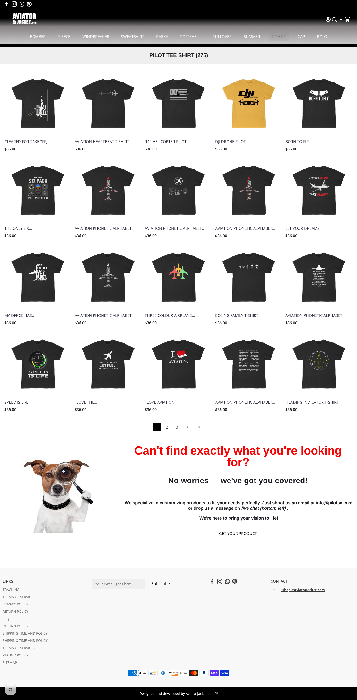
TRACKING (11, 589)
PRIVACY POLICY (15, 604)
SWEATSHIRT (132, 36)
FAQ (6, 619)
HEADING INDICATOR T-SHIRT (312, 402)
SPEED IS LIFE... (17, 402)
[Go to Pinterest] (29, 4)
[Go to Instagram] (14, 4)
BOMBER (38, 36)
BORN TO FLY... (298, 141)
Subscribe (161, 583)
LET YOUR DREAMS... (304, 228)
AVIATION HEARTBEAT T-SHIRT (102, 141)
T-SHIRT (279, 36)
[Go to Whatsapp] (22, 4)
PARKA (162, 36)
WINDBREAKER (95, 36)
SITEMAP (10, 662)
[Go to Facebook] (6, 4)
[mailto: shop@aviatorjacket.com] (281, 590)
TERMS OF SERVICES (19, 648)
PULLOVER (222, 36)
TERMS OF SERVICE (18, 597)
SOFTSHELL (190, 36)
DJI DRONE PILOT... (232, 141)
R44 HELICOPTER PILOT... (167, 141)
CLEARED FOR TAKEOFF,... (27, 141)
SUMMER (252, 36)
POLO (322, 36)
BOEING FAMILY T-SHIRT (236, 315)
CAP (301, 36)
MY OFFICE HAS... (19, 315)
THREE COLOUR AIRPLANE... (170, 315)
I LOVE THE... (86, 402)
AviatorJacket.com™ (202, 693)
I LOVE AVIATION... (161, 402)
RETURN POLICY (15, 611)
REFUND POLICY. (16, 655)
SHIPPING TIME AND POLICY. (26, 633)
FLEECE (64, 36)
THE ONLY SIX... (18, 228)
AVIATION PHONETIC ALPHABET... (105, 228)
